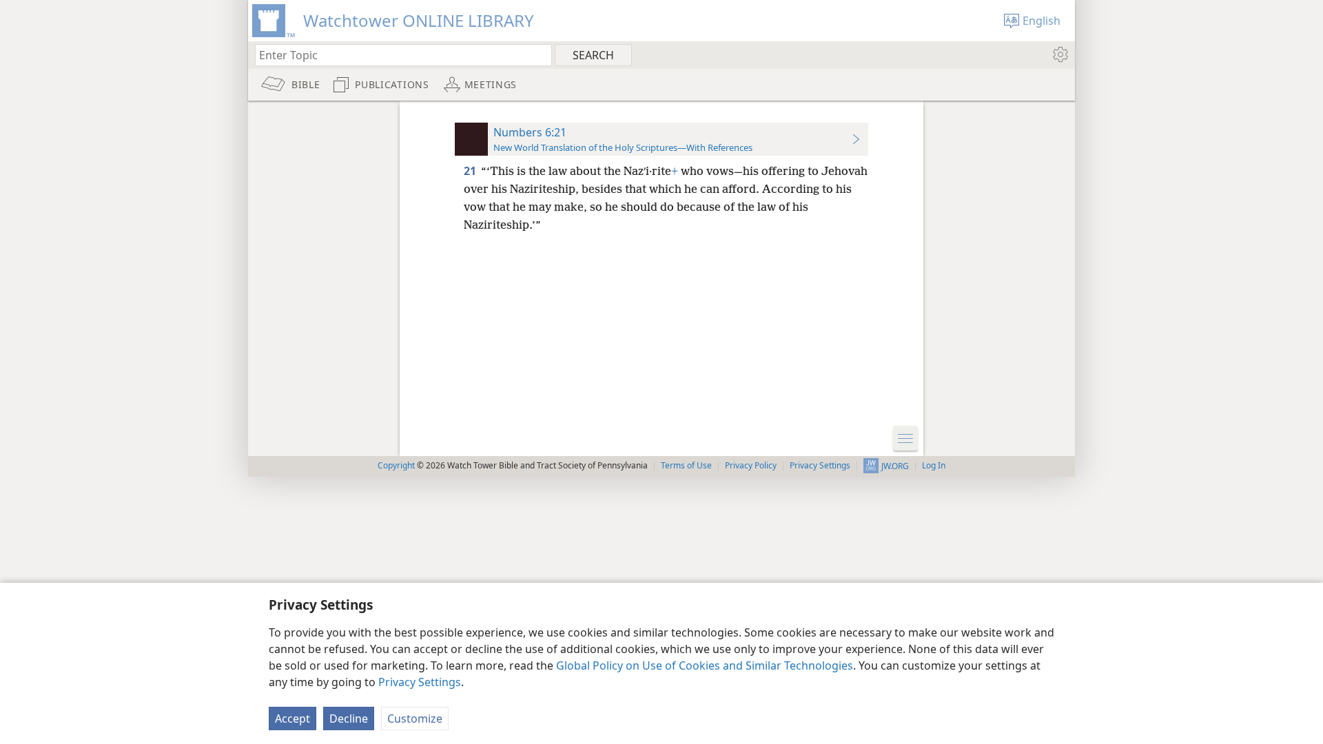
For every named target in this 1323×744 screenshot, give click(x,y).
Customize (414, 718)
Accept (292, 718)
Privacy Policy (751, 465)
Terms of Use (686, 465)
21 (471, 170)
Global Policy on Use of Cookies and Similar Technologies (704, 665)
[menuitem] (1059, 54)
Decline (348, 718)
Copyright (396, 465)
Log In (933, 465)
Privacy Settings (419, 682)
